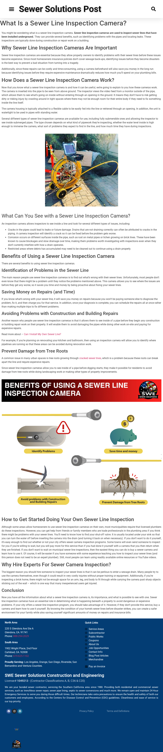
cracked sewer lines (90, 358)
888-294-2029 (21, 636)
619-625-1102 (21, 655)
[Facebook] (8, 711)
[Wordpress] (20, 711)
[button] (11, 9)
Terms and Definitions (118, 711)
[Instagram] (14, 711)
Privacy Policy (86, 711)
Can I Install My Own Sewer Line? (42, 334)
